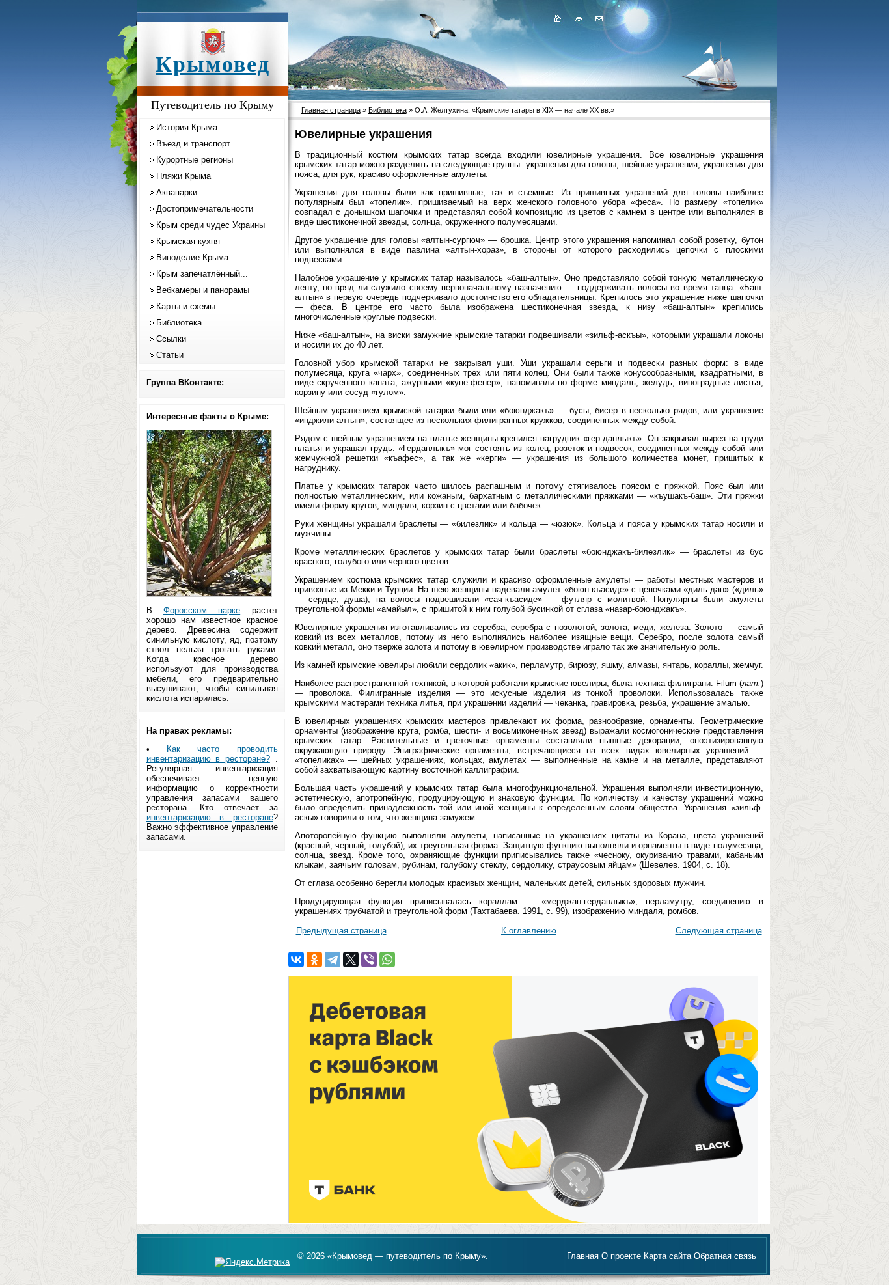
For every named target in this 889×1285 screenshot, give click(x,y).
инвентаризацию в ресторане (209, 817)
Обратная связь (725, 1256)
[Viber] (369, 959)
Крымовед (213, 64)
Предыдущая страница (341, 930)
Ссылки (171, 339)
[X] (351, 959)
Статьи (170, 355)
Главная (583, 1256)
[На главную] (557, 18)
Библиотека (179, 322)
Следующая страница (719, 930)
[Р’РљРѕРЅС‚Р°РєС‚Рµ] (296, 959)
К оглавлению (528, 930)
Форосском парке (201, 610)
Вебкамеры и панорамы (202, 290)
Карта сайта (667, 1256)
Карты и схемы (185, 306)
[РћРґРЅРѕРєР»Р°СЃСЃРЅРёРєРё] (314, 959)
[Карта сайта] (578, 18)
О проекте (621, 1256)
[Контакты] (598, 18)
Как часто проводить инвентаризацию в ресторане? (212, 754)
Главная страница (331, 110)
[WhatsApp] (387, 959)
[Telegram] (332, 959)
